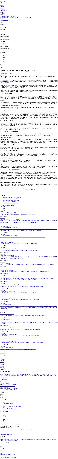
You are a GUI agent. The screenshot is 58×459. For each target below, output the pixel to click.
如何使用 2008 (7, 270)
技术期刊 (4, 61)
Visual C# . (2, 269)
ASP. (4, 321)
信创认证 (10, 17)
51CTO (4, 403)
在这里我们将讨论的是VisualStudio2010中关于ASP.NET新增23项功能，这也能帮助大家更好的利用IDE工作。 (22, 286)
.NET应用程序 (7, 269)
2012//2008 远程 (7, 304)
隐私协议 (4, 421)
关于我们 (4, 413)
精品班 (1, 5)
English (4, 419)
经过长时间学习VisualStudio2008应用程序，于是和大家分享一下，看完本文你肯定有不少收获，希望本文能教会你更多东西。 (25, 271)
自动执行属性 (7, 291)
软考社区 (2, 6)
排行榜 (7, 16)
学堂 (1, 3)
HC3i (10, 403)
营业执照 (2, 434)
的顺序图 (7, 298)
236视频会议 (52, 439)
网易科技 (9, 439)
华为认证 (14, 17)
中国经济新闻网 (38, 439)
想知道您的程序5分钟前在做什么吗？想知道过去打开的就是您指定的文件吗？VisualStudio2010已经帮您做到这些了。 (23, 315)
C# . (5, 263)
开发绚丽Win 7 (8, 227)
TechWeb (24, 439)
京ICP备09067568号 (8, 427)
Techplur (12, 403)
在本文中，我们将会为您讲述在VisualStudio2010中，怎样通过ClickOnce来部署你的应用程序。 (19, 214)
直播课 (12, 16)
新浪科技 (2, 439)
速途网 (33, 439)
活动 (4, 62)
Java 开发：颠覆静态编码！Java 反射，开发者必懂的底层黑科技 (37, 374)
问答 (5, 20)
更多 (6, 379)
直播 (10, 20)
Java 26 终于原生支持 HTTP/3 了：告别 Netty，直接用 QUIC (12, 374)
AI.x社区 (19, 406)
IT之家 (42, 439)
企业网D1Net (5, 440)
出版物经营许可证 (8, 434)
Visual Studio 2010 (3, 206)
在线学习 (2, 18)
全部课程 (2, 17)
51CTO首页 (2, 1)
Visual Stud (2, 218)
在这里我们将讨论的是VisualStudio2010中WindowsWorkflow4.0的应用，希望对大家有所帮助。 (19, 243)
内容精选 (4, 55)
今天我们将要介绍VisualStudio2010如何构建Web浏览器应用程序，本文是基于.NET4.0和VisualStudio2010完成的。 (22, 237)
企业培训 (2, 9)
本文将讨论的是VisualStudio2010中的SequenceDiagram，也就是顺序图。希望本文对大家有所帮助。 (20, 299)
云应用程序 (7, 226)
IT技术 (21, 17)
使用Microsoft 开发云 (9, 219)
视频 (4, 57)
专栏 (9, 20)
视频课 (1, 16)
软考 (8, 17)
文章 (1, 20)
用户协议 (4, 420)
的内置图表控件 (8, 341)
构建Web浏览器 (8, 235)
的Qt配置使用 (7, 347)
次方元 (12, 440)
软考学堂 (16, 16)
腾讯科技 (6, 439)
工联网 (45, 439)
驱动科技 (17, 439)
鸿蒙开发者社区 (3, 10)
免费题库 (29, 17)
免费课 (1, 8)
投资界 (9, 440)
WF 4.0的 (7, 242)
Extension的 (8, 248)
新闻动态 (4, 415)
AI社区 (4, 59)
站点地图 (4, 416)
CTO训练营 (15, 408)
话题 (4, 58)
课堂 (7, 20)
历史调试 (6, 319)
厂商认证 (18, 17)
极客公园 (48, 439)
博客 (1, 2)
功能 (9, 319)
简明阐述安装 (8, 255)
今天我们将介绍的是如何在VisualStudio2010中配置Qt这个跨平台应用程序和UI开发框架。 (18, 349)
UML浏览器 (7, 327)
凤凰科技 (13, 439)
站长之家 (30, 439)
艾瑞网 (27, 439)
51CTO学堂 (5, 408)
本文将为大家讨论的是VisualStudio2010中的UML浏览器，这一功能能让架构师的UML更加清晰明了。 (20, 329)
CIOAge (7, 403)
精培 (8, 408)
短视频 (10, 16)
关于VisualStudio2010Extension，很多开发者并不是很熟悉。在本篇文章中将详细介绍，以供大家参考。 (20, 250)
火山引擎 (15, 440)
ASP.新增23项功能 (9, 284)
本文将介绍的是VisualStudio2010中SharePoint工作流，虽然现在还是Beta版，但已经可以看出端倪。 (20, 335)
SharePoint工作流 (8, 334)
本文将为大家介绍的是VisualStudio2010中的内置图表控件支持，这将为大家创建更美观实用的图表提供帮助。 (22, 342)
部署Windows (8, 212)
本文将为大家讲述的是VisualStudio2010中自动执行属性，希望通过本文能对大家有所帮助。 (18, 292)
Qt (0, 353)
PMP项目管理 (25, 17)
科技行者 (20, 439)
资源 (3, 20)
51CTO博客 (5, 406)
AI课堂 (1, 12)
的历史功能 (7, 314)
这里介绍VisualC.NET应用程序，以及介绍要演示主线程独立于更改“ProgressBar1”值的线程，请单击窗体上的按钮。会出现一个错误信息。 (27, 264)
